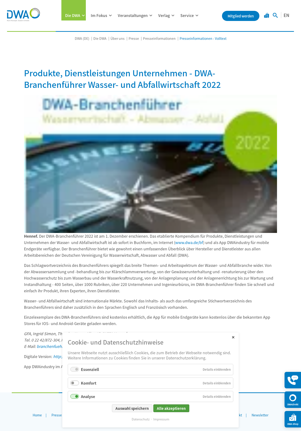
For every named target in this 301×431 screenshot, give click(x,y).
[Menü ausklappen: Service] (197, 15)
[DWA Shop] (266, 16)
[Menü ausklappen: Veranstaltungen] (151, 15)
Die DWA (72, 15)
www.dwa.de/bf (189, 242)
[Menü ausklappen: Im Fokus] (110, 15)
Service (187, 15)
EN (286, 15)
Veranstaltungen (133, 15)
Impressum (161, 419)
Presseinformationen (159, 38)
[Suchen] (275, 16)
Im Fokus (99, 15)
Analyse (88, 396)
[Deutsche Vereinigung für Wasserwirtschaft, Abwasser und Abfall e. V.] (23, 14)
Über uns (118, 38)
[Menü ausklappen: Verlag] (173, 15)
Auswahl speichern (132, 408)
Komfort (88, 383)
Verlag (164, 15)
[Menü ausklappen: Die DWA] (83, 15)
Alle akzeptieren (171, 408)
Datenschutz (141, 419)
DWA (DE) (82, 38)
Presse (134, 38)
